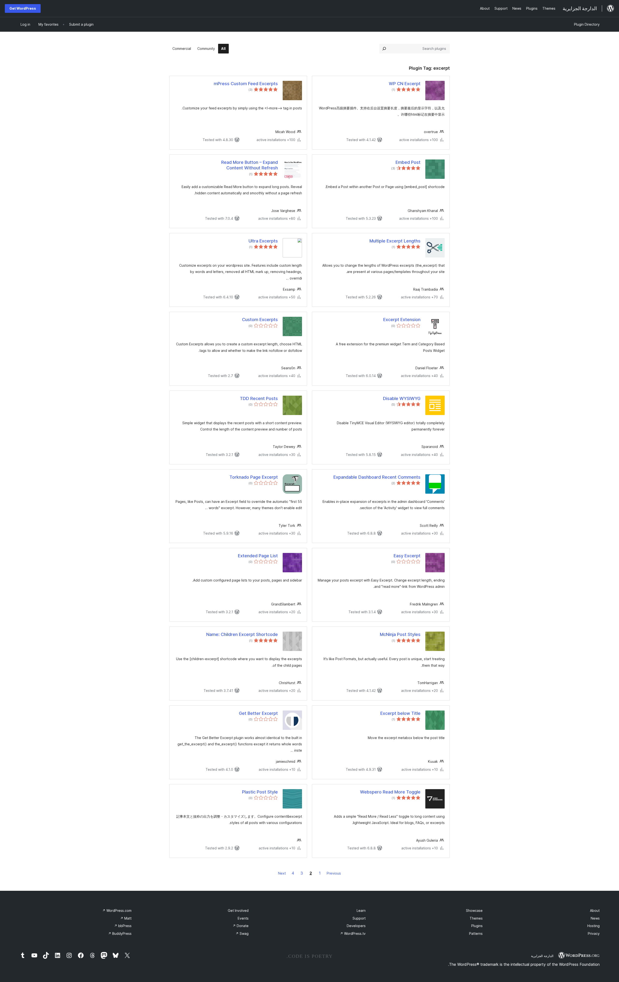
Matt (126, 918)
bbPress (123, 926)
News (595, 918)
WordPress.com (117, 910)
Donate (241, 926)
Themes (476, 918)
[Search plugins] (384, 48)
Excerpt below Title (400, 713)
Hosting (593, 926)
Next (282, 873)
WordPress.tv (353, 933)
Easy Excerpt (407, 555)
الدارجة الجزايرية (542, 956)
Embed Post (408, 162)
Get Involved (238, 910)
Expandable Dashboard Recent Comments (376, 477)
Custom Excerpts (260, 319)
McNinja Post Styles (400, 634)
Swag (242, 933)
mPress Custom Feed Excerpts (246, 83)
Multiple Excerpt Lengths (394, 240)
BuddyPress (120, 933)
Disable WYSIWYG (401, 398)
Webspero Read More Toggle (390, 791)
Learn (361, 910)
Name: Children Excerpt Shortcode (242, 634)
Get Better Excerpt (258, 713)
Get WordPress (22, 8)
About (595, 910)
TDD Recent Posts (259, 398)
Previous (334, 873)
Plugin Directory (587, 24)
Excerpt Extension (401, 319)
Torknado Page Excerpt (253, 477)
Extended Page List (258, 555)
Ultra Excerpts (263, 240)
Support (359, 918)
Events (243, 918)
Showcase (474, 910)
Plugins (477, 926)
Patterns (476, 933)
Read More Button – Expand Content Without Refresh (249, 165)
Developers (356, 926)
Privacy (594, 933)
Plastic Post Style (260, 791)
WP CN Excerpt (404, 83)
